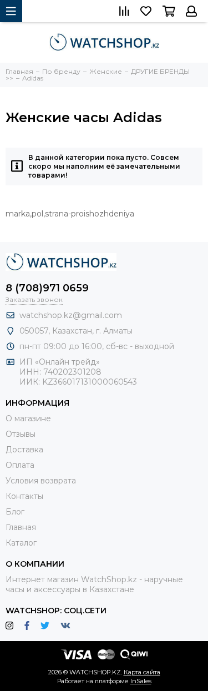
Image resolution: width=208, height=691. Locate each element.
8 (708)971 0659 (47, 288)
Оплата (20, 465)
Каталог (21, 543)
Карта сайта (142, 672)
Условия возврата (41, 481)
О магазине (28, 418)
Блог (15, 512)
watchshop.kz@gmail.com (70, 315)
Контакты (24, 496)
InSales (140, 681)
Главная (21, 527)
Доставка (24, 450)
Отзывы (20, 434)
